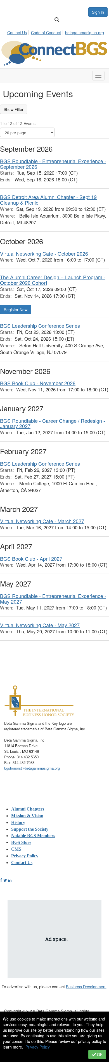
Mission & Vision (27, 815)
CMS (16, 849)
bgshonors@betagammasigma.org (32, 768)
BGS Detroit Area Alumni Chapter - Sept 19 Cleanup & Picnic (48, 199)
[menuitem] (18, 31)
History (18, 822)
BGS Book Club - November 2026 (37, 383)
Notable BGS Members (33, 835)
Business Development (86, 986)
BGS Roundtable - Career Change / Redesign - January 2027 (52, 423)
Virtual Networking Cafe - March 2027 (42, 521)
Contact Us (17, 32)
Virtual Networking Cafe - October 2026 (44, 253)
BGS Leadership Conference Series (40, 325)
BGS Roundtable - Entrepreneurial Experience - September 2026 (53, 163)
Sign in (98, 12)
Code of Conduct (46, 32)
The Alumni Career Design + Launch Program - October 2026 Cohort (52, 279)
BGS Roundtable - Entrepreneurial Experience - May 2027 (53, 598)
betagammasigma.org (84, 32)
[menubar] (57, 31)
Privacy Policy (37, 1047)
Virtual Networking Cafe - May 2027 (40, 625)
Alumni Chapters (27, 809)
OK (99, 1054)
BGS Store (21, 842)
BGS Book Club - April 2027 (31, 558)
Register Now (15, 309)
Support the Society (29, 829)
